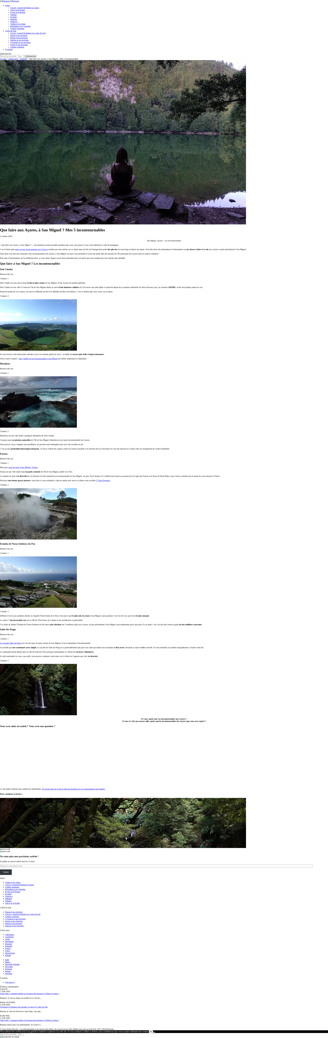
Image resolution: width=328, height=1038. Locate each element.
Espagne (8, 944)
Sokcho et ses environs (19, 40)
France (8, 948)
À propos (9, 49)
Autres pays (13, 59)
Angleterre (9, 937)
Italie (7, 960)
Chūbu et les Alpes (17, 24)
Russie (8, 971)
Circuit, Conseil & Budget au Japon (24, 8)
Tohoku (13, 15)
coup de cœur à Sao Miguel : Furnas (23, 467)
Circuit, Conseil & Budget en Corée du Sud (27, 33)
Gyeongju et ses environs (20, 42)
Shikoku (13, 19)
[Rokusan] (9, 1)
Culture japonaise (17, 28)
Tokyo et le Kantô (17, 10)
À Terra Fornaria (103, 480)
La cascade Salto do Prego (10, 643)
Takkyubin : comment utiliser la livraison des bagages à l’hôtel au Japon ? (29, 994)
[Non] (154, 1032)
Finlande (8, 946)
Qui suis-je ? (10, 982)
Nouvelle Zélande (12, 964)
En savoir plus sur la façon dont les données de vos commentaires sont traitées (73, 789)
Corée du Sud (10, 31)
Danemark (9, 941)
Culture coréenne (17, 47)
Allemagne (9, 934)
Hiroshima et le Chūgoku (20, 26)
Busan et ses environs (19, 38)
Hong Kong (10, 953)
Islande (8, 955)
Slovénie (8, 974)
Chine (7, 939)
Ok (151, 1032)
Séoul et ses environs (18, 35)
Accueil (3, 59)
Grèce (7, 951)
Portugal (23, 59)
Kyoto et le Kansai (17, 12)
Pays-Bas (9, 967)
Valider (6, 872)
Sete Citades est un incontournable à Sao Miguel (38, 359)
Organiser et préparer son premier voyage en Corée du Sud (24, 1007)
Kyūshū (13, 17)
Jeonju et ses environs (19, 45)
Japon (7, 5)
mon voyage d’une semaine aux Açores (31, 249)
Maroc (7, 962)
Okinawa (14, 22)
